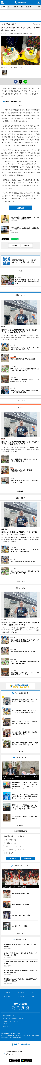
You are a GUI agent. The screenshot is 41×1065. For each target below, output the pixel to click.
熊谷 (3, 33)
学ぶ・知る (37, 7)
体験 (12, 33)
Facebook (13, 1008)
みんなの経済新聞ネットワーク (20, 1044)
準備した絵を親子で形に (13, 101)
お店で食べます (11, 843)
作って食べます (11, 840)
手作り (31, 33)
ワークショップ (18, 33)
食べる (10, 7)
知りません (9, 853)
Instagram (23, 1008)
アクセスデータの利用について (11, 1021)
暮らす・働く (29, 7)
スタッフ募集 (6, 1026)
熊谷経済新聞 (20, 2)
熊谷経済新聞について (8, 1016)
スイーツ (26, 33)
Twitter (18, 1008)
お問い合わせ (6, 1023)
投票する (13, 858)
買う (22, 7)
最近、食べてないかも (13, 846)
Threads (28, 1008)
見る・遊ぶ (16, 7)
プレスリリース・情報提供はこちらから (13, 1018)
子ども (7, 33)
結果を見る (28, 858)
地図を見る (20, 208)
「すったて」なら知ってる (15, 849)
